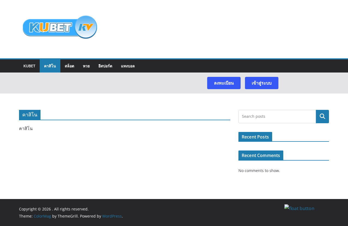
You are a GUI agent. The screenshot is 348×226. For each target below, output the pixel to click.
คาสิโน (50, 65)
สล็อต (69, 65)
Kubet (29, 65)
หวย (86, 65)
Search (322, 116)
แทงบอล (128, 65)
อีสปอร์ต (105, 65)
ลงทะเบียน (224, 83)
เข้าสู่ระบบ (262, 83)
